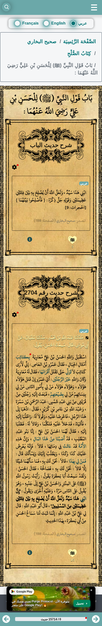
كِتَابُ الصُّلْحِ (80, 53)
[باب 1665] (6, 621)
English (58, 23)
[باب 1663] (96, 621)
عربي (82, 23)
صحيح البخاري (42, 41)
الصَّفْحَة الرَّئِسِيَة (79, 41)
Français (30, 23)
